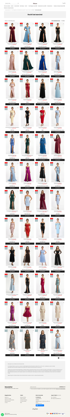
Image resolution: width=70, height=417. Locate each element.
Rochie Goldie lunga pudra (12, 99)
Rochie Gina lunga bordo (58, 155)
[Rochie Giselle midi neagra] (42, 228)
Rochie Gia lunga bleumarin (42, 71)
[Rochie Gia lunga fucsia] (27, 172)
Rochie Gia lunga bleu (12, 183)
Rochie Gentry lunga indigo (42, 155)
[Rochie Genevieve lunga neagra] (42, 32)
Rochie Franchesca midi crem (57, 322)
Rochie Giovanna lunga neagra (58, 43)
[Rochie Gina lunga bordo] (57, 144)
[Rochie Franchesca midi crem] (57, 311)
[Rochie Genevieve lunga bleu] (27, 32)
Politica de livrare (8, 401)
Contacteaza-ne (40, 405)
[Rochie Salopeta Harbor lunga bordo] (42, 200)
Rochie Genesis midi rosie (43, 127)
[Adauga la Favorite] (18, 24)
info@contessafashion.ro (56, 398)
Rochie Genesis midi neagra (27, 127)
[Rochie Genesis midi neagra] (27, 116)
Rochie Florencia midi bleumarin (43, 350)
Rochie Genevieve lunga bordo (12, 43)
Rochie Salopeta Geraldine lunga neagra (57, 266)
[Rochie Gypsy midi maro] (27, 255)
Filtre (63, 20)
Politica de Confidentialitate (60, 388)
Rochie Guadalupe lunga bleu (57, 350)
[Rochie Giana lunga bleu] (57, 172)
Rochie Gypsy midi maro (27, 266)
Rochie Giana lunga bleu (58, 183)
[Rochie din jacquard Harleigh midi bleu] (12, 283)
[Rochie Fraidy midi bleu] (12, 339)
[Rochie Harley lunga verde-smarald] (12, 200)
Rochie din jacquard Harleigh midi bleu (12, 294)
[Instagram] (37, 409)
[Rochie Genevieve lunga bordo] (12, 32)
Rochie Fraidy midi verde (27, 350)
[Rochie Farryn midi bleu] (57, 228)
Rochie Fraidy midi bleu (12, 350)
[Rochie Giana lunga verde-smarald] (27, 144)
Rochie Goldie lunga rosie (27, 99)
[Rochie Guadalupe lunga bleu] (57, 339)
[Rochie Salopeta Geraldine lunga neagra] (57, 255)
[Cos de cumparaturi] (64, 3)
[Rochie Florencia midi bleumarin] (42, 339)
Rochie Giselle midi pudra (12, 238)
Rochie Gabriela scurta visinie (27, 322)
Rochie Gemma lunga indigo (57, 294)
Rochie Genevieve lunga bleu (27, 43)
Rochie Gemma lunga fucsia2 (12, 322)
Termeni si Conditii (8, 398)
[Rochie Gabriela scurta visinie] (27, 311)
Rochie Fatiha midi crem (42, 322)
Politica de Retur (23, 398)
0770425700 (54, 397)
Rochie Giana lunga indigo (12, 155)
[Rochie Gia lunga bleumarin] (42, 60)
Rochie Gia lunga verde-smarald (27, 71)
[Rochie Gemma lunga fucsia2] (12, 311)
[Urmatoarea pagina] (64, 358)
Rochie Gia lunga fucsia (27, 183)
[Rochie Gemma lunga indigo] (57, 283)
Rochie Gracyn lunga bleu (58, 99)
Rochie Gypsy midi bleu (42, 266)
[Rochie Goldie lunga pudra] (12, 88)
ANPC (21, 402)
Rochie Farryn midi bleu (57, 238)
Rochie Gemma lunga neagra (27, 294)
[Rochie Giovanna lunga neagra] (57, 32)
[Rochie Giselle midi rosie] (27, 228)
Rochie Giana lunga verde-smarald (27, 155)
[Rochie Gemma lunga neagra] (27, 283)
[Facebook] (33, 409)
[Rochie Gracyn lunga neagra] (42, 88)
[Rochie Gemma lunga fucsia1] (42, 283)
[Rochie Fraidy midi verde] (27, 339)
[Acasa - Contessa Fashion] (35, 3)
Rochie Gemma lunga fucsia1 (42, 294)
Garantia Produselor (23, 399)
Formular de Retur (23, 401)
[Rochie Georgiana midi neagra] (42, 172)
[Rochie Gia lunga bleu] (12, 172)
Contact (6, 402)
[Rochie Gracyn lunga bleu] (57, 88)
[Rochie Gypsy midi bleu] (42, 255)
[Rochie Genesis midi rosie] (42, 116)
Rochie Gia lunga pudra (12, 71)
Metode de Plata (23, 397)
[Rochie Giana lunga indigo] (12, 144)
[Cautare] (18, 3)
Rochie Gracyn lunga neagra (42, 99)
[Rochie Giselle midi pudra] (12, 228)
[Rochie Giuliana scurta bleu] (27, 200)
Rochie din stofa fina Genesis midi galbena (12, 127)
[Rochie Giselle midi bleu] (57, 200)
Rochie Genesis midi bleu (58, 127)
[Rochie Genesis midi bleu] (57, 116)
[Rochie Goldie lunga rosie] (27, 88)
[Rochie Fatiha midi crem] (42, 311)
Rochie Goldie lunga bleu (58, 71)
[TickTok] (35, 409)
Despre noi (6, 397)
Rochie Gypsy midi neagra (12, 266)
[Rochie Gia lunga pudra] (12, 60)
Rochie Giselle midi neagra (42, 238)
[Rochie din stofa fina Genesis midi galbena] (12, 116)
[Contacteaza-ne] (63, 3)
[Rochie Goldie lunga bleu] (57, 60)
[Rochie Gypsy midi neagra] (12, 255)
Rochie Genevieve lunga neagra (43, 43)
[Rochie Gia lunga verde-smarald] (27, 60)
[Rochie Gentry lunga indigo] (42, 144)
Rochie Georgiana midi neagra (42, 183)
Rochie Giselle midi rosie (27, 238)
